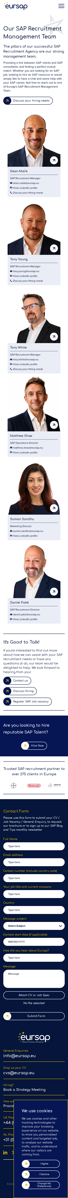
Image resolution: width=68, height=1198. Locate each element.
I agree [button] (44, 1163)
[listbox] (34, 926)
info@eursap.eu (19, 1056)
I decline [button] (44, 1174)
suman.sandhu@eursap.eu (28, 531)
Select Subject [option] (16, 926)
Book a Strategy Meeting (24, 1090)
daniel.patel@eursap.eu (26, 614)
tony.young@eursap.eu (26, 271)
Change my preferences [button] (44, 1185)
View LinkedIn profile (25, 188)
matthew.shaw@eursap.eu (28, 447)
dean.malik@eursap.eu (26, 183)
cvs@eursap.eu (18, 1073)
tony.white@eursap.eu (25, 359)
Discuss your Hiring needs (28, 192)
